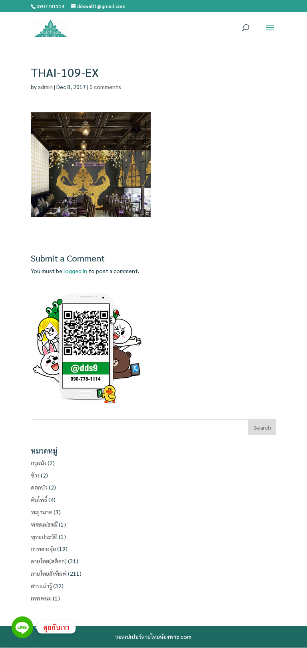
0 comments (105, 86)
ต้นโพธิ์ (39, 499)
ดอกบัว (39, 487)
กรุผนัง (38, 462)
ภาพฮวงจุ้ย (43, 548)
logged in (75, 270)
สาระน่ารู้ (41, 585)
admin (45, 86)
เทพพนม (41, 598)
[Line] (22, 627)
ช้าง (35, 475)
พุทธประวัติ (44, 536)
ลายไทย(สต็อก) (49, 561)
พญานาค (41, 511)
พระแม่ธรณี (44, 524)
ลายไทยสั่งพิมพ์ (49, 573)
